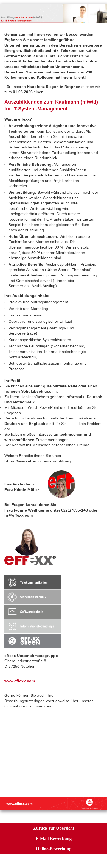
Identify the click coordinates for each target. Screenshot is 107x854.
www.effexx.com (19, 681)
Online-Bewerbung (53, 848)
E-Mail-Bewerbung (54, 838)
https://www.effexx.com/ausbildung (37, 461)
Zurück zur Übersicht (53, 828)
